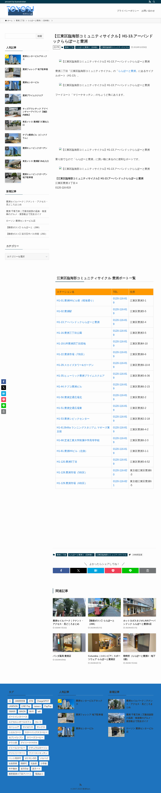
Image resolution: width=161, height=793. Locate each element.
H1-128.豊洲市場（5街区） (72, 472)
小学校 (44, 763)
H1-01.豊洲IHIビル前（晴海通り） (76, 300)
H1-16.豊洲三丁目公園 (69, 333)
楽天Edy (24, 768)
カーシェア (14, 727)
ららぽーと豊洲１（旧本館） (87, 47)
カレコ (38, 722)
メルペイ (44, 758)
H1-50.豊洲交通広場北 (69, 397)
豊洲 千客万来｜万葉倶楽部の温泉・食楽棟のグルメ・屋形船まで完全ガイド (26, 213)
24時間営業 (137, 555)
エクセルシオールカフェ (20, 722)
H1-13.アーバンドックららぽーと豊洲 (78, 322)
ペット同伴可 (15, 758)
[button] (61, 570)
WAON (22, 711)
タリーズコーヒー (35, 737)
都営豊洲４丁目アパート (20, 774)
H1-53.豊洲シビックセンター (73, 418)
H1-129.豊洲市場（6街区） (72, 483)
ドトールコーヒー (17, 748)
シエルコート (15, 732)
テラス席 (13, 742)
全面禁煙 (13, 763)
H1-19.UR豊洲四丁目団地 (71, 343)
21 (10, 701)
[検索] (154, 1)
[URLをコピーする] (147, 570)
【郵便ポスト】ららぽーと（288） (23, 227)
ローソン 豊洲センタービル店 (20, 220)
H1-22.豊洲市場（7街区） (71, 354)
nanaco (37, 706)
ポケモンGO (30, 758)
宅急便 (34, 763)
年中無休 (13, 768)
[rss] (150, 1)
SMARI (12, 711)
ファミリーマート (17, 753)
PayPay (48, 706)
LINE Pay (25, 706)
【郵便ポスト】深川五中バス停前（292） (26, 234)
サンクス (41, 727)
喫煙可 (24, 763)
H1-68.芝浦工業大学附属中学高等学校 (78, 440)
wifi (39, 711)
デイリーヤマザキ (29, 742)
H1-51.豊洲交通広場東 (69, 408)
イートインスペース (18, 716)
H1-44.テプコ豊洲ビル (69, 386)
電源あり (39, 774)
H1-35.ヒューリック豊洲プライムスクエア (81, 375)
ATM (31, 701)
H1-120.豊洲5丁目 (67, 461)
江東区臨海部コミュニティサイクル (115, 47)
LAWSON (13, 706)
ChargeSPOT (43, 701)
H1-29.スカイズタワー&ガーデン (75, 365)
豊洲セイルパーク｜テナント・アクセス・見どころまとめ (27, 203)
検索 (40, 36)
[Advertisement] (104, 124)
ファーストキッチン (38, 753)
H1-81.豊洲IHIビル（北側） (72, 451)
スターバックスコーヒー (36, 732)
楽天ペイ (36, 768)
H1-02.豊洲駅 (64, 311)
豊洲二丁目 (69, 47)
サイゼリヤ (28, 727)
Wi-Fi (31, 711)
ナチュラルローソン (38, 748)
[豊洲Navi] (20, 10)
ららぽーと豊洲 (127, 71)
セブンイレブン (16, 737)
